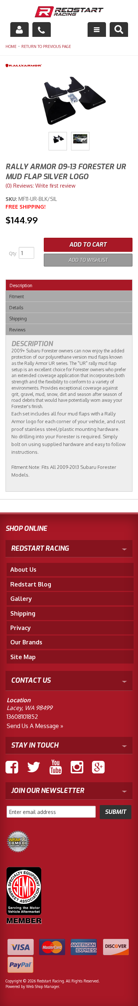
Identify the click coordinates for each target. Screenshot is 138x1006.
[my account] (19, 29)
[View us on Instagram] (77, 767)
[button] (119, 29)
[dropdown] (97, 29)
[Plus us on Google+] (98, 767)
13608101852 (22, 716)
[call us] (41, 29)
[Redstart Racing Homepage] (69, 12)
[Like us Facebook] (12, 767)
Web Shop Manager (42, 986)
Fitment (16, 296)
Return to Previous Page (46, 46)
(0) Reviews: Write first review (40, 185)
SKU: (12, 199)
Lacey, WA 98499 (29, 707)
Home (11, 46)
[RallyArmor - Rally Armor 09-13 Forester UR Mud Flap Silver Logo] (69, 65)
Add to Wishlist (88, 260)
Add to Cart (88, 244)
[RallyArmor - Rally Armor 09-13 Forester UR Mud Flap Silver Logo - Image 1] (58, 141)
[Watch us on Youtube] (55, 767)
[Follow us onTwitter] (33, 767)
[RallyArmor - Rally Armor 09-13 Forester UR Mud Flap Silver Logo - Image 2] (80, 141)
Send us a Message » (35, 726)
